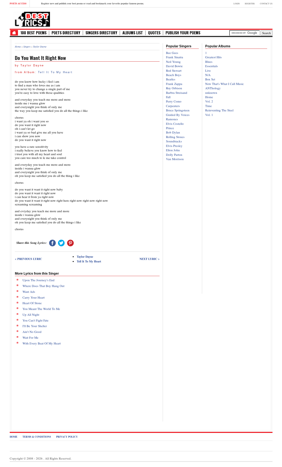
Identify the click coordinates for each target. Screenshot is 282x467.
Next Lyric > (149, 259)
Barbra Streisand (176, 93)
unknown (211, 93)
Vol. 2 (209, 101)
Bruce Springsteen (178, 110)
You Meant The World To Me (41, 309)
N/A (208, 75)
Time (208, 106)
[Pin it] (70, 243)
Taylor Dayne (85, 256)
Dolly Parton (174, 154)
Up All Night (31, 314)
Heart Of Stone (32, 303)
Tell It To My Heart (55, 72)
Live (208, 70)
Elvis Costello (175, 124)
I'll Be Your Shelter (35, 326)
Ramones (172, 119)
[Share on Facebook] (52, 243)
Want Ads (29, 291)
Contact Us (266, 3)
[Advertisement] (87, 380)
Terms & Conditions (37, 436)
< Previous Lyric (28, 259)
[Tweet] (61, 243)
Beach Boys (173, 75)
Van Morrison (175, 159)
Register (250, 3)
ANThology (213, 88)
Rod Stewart (173, 70)
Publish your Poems (183, 33)
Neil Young (173, 62)
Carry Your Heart (34, 297)
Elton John (173, 150)
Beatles (170, 79)
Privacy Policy (67, 436)
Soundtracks (174, 141)
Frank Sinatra (174, 57)
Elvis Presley (174, 146)
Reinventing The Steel (219, 110)
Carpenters (173, 106)
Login (236, 3)
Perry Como (173, 101)
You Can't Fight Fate (36, 320)
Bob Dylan (173, 132)
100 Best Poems (33, 33)
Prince (170, 128)
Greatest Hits (213, 57)
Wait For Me (30, 337)
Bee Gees (172, 53)
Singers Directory (101, 33)
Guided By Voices (178, 115)
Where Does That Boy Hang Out (43, 286)
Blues (208, 62)
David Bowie (174, 66)
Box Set (210, 79)
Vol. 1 (209, 115)
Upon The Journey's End (39, 280)
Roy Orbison (174, 88)
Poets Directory (66, 33)
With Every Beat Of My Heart (42, 343)
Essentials (211, 66)
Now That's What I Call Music (224, 84)
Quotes (154, 33)
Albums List (132, 33)
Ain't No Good (32, 332)
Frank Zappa (174, 84)
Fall (168, 97)
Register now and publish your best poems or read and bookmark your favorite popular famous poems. (92, 3)
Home (209, 97)
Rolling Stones (175, 137)
